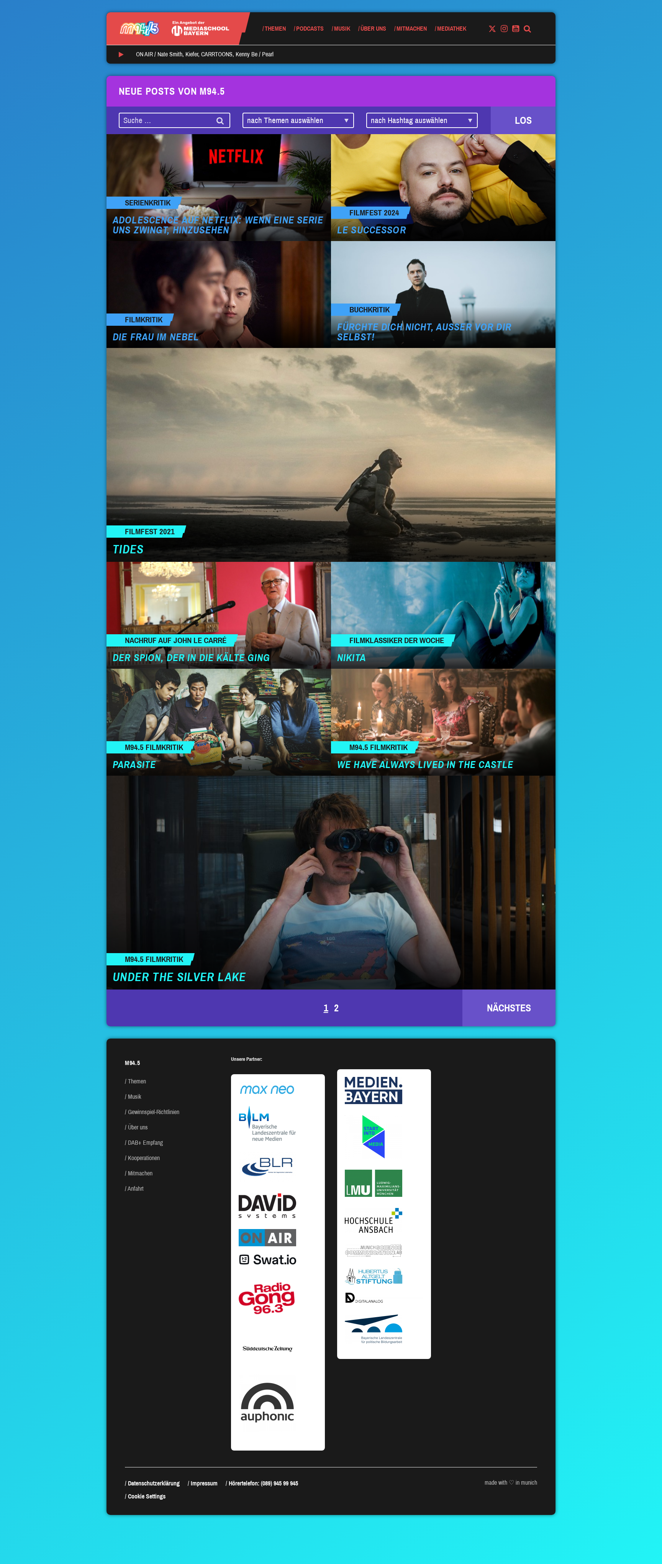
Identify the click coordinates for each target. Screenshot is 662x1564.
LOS (523, 120)
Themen (275, 28)
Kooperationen (144, 1158)
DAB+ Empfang (145, 1142)
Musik (342, 28)
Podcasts (310, 28)
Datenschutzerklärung (154, 1483)
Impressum (204, 1483)
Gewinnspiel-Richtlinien (153, 1112)
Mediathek (451, 28)
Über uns (373, 28)
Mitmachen (412, 28)
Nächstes (509, 1008)
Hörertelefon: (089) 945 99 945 (263, 1483)
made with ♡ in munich (511, 1482)
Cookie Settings (147, 1496)
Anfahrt (136, 1188)
